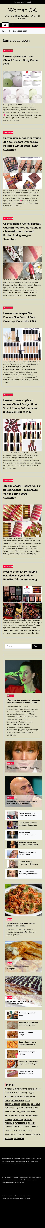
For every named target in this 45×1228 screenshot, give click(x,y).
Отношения (18, 1119)
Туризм (21, 1134)
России (31, 1123)
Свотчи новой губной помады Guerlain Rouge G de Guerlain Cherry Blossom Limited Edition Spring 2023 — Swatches (22, 231)
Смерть (8, 1130)
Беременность (34, 1089)
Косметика (8, 51)
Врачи (7, 1100)
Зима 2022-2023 (11, 1108)
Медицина (9, 1115)
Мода (17, 1115)
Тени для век (11, 1134)
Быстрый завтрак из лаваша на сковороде (19, 968)
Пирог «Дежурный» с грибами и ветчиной (27, 1043)
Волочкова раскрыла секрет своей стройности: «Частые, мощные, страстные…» (28, 853)
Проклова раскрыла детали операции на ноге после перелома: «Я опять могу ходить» (23, 768)
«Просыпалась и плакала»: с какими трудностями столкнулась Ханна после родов (23, 701)
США (21, 1127)
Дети (27, 1100)
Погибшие (9, 1123)
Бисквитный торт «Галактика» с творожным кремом (20, 1002)
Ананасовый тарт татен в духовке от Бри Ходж (28, 1063)
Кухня (9, 919)
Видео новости (12, 1096)
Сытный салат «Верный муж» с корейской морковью (21, 924)
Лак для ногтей (23, 1112)
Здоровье (35, 1104)
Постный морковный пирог (27, 1014)
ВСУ (15, 1093)
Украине (37, 1134)
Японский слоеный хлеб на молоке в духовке (28, 1024)
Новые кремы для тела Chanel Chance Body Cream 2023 (21, 60)
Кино (35, 1108)
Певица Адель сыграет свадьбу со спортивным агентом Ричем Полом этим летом (28, 843)
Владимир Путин (27, 1096)
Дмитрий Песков (12, 1104)
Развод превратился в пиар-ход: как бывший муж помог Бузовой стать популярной (28, 814)
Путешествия (21, 1123)
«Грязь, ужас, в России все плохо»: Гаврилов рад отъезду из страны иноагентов (28, 824)
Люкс (33, 1112)
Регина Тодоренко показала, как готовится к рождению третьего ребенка (28, 873)
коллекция (19, 1138)
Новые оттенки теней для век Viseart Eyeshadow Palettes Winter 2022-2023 (20, 575)
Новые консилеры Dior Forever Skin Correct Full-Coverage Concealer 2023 (19, 317)
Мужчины (33, 1115)
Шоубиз (10, 696)
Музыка (8, 1119)
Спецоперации (19, 1130)
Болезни (9, 1093)
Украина (28, 1134)
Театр (29, 1130)
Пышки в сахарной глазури (26, 1034)
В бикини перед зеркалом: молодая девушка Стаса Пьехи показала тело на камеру (27, 834)
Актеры (8, 1089)
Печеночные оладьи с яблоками (27, 1053)
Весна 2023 (22, 1093)
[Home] (5, 25)
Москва (24, 1115)
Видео (31, 1093)
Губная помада (17, 1100)
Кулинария (10, 1112)
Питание (28, 1119)
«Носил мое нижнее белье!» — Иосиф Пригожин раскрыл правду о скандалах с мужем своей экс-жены (22, 802)
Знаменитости (25, 1108)
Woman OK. (22, 10)
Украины (9, 1138)
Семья (35, 1127)
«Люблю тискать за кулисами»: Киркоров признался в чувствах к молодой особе (28, 863)
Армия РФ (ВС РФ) (20, 1089)
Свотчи (27, 1127)
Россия (8, 1127)
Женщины (25, 1104)
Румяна (16, 1127)
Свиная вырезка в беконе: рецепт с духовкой (26, 1072)
